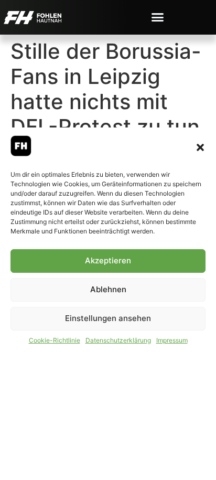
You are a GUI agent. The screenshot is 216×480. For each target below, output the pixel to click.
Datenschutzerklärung (118, 340)
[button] (200, 147)
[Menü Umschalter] (157, 17)
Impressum (172, 340)
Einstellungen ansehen (108, 318)
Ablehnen (108, 289)
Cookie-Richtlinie (54, 340)
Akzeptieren (108, 260)
